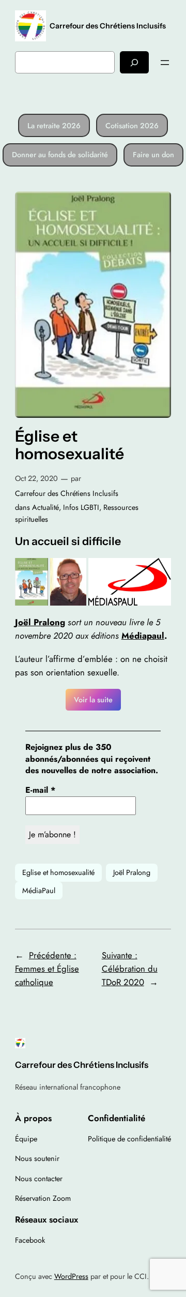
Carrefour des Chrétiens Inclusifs (108, 26)
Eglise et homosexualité (58, 872)
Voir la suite (93, 700)
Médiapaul (142, 635)
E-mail (40, 790)
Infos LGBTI (81, 507)
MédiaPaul (38, 890)
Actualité (45, 507)
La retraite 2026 (54, 125)
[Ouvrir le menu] (165, 62)
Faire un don (153, 154)
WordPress (71, 1276)
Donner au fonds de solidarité (60, 154)
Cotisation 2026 (132, 125)
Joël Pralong (131, 872)
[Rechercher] (134, 62)
